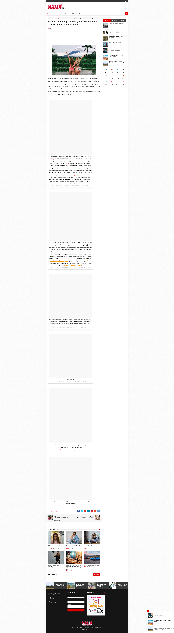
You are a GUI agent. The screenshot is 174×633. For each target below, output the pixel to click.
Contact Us (58, 1)
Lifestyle (58, 18)
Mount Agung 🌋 (70, 379)
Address (100, 627)
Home (49, 1)
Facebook (96, 574)
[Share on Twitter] (82, 510)
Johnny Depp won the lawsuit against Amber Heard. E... (102, 585)
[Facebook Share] (78, 510)
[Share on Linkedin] (88, 510)
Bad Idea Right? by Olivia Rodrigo (116, 36)
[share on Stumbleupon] (95, 510)
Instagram (53, 18)
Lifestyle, (66, 27)
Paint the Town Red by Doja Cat (115, 42)
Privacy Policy (86, 627)
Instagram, (63, 27)
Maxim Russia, (70, 27)
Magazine (50, 548)
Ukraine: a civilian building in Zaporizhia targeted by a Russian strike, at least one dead (164, 627)
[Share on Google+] (85, 510)
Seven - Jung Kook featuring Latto (161, 613)
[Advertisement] (74, 37)
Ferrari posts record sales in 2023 (91, 565)
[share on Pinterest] (92, 510)
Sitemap (53, 1)
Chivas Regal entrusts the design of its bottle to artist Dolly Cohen (117, 30)
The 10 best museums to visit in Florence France (116, 56)
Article (85, 566)
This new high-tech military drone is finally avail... (60, 585)
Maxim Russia (63, 18)
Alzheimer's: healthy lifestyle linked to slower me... (80, 585)
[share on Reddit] (98, 510)
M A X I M (90, 629)
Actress (85, 548)
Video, (74, 27)
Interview (68, 548)
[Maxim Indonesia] (57, 7)
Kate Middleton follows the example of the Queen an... (122, 585)
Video (68, 18)
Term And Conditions (94, 627)
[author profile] (49, 29)
